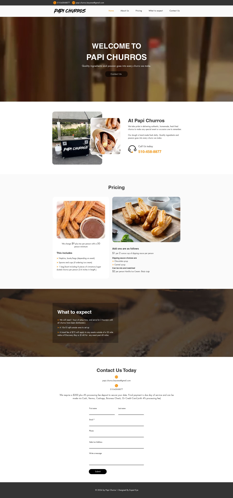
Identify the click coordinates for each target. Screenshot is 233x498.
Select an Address (95, 442)
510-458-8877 (63, 2)
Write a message (95, 453)
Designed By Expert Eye (128, 490)
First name (93, 408)
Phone (91, 431)
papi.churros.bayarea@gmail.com (116, 380)
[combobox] (116, 445)
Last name (121, 408)
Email (91, 419)
